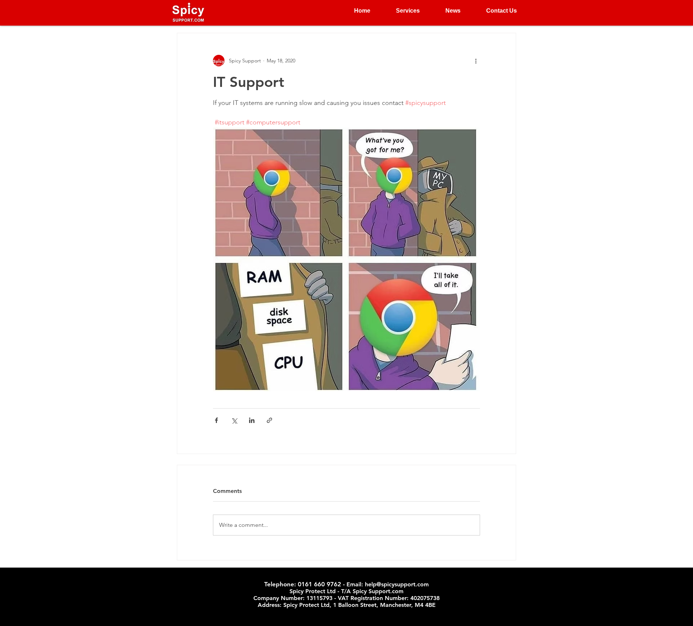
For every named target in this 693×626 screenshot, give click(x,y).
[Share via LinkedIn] (251, 420)
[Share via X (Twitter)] (234, 420)
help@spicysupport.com (397, 584)
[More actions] (475, 60)
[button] (400, 11)
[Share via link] (269, 420)
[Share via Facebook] (216, 420)
